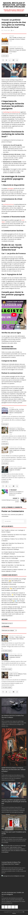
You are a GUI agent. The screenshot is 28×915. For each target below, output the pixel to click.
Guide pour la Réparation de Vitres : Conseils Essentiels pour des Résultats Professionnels (13, 582)
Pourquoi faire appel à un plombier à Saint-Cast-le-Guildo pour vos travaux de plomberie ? (13, 602)
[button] (26, 15)
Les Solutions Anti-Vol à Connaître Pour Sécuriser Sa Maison (13, 716)
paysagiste (11, 188)
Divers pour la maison (15, 447)
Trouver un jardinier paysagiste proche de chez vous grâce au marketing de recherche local (14, 801)
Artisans (11, 36)
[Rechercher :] (14, 521)
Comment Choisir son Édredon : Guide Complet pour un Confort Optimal (17, 450)
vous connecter (11, 514)
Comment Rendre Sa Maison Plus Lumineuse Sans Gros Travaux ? (11, 863)
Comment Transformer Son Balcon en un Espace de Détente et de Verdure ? (17, 50)
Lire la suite (5, 43)
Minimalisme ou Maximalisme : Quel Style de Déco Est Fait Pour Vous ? (17, 430)
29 (13, 486)
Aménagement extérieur (16, 46)
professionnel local (8, 204)
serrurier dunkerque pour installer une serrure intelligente (13, 893)
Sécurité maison (13, 672)
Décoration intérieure (15, 427)
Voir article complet (6, 650)
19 (13, 907)
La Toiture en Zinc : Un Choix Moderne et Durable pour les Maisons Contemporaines (16, 411)
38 (13, 692)
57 (13, 60)
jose (13, 30)
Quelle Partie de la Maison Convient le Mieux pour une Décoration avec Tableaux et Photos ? (13, 769)
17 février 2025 (6, 30)
